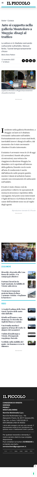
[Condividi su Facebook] (23, 60)
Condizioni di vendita (12, 403)
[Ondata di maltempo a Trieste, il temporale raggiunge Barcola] (32, 335)
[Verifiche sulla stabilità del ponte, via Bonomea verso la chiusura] (32, 343)
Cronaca (11, 20)
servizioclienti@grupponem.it (14, 446)
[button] (18, 252)
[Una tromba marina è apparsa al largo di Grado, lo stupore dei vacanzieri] (32, 326)
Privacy (6, 407)
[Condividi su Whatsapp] (34, 60)
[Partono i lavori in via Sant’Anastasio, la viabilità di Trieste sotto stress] (32, 284)
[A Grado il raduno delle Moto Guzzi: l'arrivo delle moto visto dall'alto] (32, 310)
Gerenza (6, 405)
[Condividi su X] (30, 60)
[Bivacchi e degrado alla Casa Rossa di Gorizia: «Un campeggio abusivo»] (32, 275)
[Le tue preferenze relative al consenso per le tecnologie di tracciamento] (33, 473)
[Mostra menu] (2, 3)
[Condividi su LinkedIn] (27, 60)
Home (3, 20)
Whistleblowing (10, 410)
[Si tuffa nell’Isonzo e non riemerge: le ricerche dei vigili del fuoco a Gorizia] (32, 318)
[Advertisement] (18, 12)
